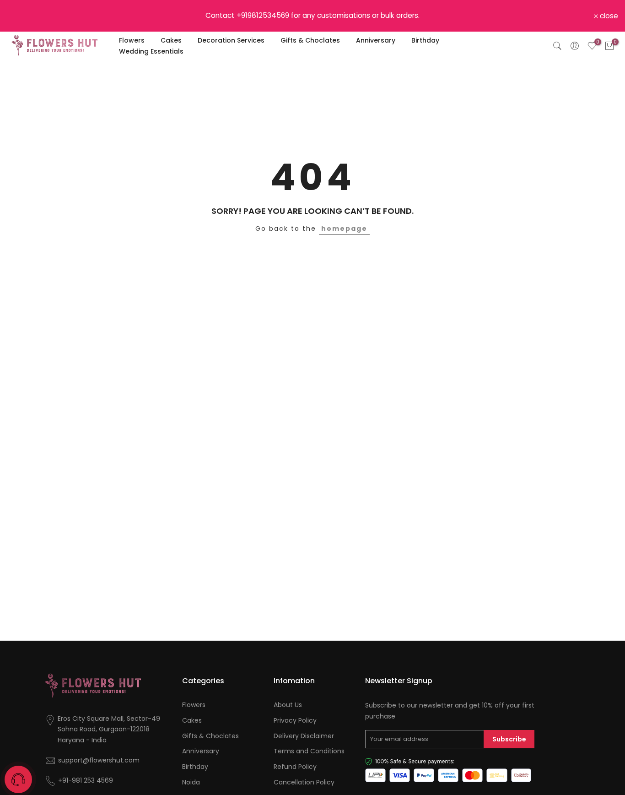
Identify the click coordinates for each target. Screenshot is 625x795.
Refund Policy (295, 766)
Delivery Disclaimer (304, 736)
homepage (344, 228)
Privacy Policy (295, 720)
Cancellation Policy (304, 782)
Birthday (425, 40)
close (21, 16)
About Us (288, 705)
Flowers (132, 40)
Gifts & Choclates (310, 40)
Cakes (171, 40)
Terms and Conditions (309, 751)
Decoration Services (231, 40)
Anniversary (375, 40)
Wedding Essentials (151, 51)
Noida (191, 782)
